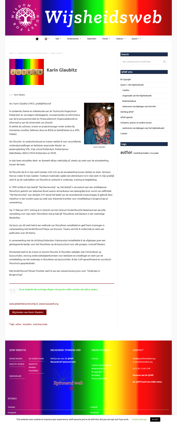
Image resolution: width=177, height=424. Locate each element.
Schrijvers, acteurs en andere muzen (136, 123)
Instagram (12, 412)
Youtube (11, 407)
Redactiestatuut (129, 101)
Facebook (94, 412)
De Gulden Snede (36, 358)
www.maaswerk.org (48, 304)
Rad (57, 39)
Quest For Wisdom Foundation (33, 367)
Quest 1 (135, 39)
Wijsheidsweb (15, 376)
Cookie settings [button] (139, 419)
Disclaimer (96, 375)
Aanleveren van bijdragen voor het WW (139, 106)
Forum (105, 39)
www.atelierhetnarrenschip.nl (23, 304)
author (18, 324)
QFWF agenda (126, 117)
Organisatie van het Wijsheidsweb (137, 96)
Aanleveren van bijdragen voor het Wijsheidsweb (143, 128)
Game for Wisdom (16, 364)
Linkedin (94, 407)
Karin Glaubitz (19, 95)
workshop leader (40, 324)
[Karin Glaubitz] (26, 72)
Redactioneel (73, 39)
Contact (123, 133)
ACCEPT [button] (155, 419)
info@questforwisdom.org (144, 358)
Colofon (125, 90)
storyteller (27, 324)
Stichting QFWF (127, 112)
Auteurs (119, 39)
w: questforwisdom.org (143, 362)
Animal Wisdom (15, 358)
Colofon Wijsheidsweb (101, 365)
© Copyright (125, 79)
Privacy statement (99, 378)
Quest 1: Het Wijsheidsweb (132, 85)
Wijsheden (91, 39)
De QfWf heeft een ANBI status (147, 382)
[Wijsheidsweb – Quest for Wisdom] (88, 18)
